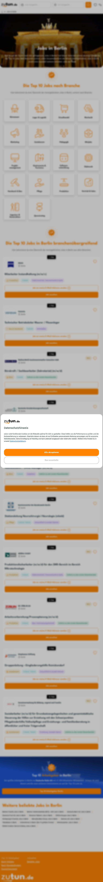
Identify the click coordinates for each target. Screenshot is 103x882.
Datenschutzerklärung (18, 441)
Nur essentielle (51, 460)
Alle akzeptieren (51, 452)
